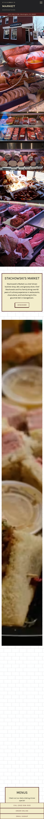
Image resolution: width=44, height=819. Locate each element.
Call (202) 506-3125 (22, 805)
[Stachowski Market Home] (9, 6)
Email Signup (22, 816)
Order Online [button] (22, 811)
